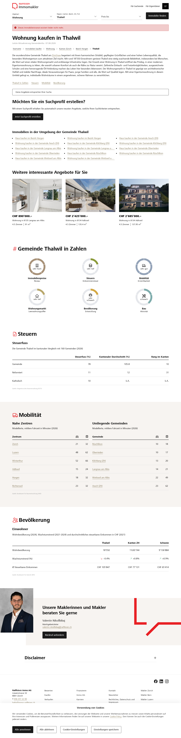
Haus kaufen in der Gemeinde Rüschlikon (86, 153)
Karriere (80, 699)
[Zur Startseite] (25, 6)
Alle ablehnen (47, 729)
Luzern (15, 452)
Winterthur (17, 460)
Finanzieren (81, 690)
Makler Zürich (147, 690)
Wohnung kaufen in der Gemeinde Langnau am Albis (91, 148)
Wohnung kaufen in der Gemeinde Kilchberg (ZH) (142, 143)
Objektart (15, 14)
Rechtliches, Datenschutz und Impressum (122, 700)
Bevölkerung (59, 83)
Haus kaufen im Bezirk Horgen (29, 138)
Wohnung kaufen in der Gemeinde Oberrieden (37, 153)
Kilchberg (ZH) (99, 460)
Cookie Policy (116, 716)
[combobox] (75, 17)
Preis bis (105, 16)
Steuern (35, 83)
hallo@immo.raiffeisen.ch (23, 702)
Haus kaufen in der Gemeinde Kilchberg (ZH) (88, 143)
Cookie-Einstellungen (74, 729)
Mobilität (46, 83)
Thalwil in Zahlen (20, 83)
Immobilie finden (157, 15)
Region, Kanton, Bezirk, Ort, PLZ (68, 14)
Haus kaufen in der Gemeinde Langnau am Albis (38, 148)
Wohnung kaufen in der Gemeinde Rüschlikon (141, 153)
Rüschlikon (97, 444)
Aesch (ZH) (97, 486)
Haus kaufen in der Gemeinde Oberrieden (139, 148)
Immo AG (81, 695)
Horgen (15, 477)
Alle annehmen (23, 729)
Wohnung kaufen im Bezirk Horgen (84, 138)
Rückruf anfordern (54, 635)
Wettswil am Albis (101, 477)
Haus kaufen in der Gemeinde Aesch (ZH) (138, 138)
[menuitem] (137, 6)
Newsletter (113, 695)
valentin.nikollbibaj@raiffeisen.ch (57, 627)
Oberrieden (97, 452)
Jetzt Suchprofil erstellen (28, 116)
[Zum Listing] (37, 195)
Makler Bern (146, 695)
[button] (165, 6)
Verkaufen (48, 699)
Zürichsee (56, 55)
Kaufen (47, 695)
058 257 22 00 (20, 699)
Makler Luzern (147, 699)
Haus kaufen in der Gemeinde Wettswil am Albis (38, 158)
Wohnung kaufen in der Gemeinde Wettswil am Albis (91, 158)
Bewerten (48, 690)
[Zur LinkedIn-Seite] (161, 681)
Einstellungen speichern (106, 729)
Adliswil (16, 469)
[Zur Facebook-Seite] (156, 681)
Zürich (15, 444)
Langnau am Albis (100, 469)
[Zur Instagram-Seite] (167, 681)
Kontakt (112, 690)
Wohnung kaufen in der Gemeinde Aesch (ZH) (37, 143)
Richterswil (17, 486)
